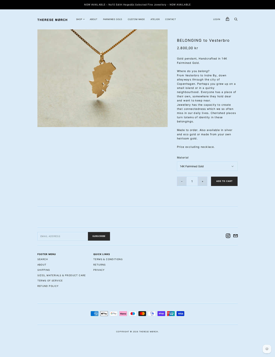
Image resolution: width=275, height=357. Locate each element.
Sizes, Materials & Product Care (61, 275)
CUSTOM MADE (136, 19)
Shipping (43, 269)
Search (42, 259)
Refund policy (48, 286)
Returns (99, 264)
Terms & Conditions (108, 259)
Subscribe (99, 236)
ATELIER (155, 19)
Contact (170, 19)
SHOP (79, 19)
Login (216, 19)
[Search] (236, 20)
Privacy (99, 269)
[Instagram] (228, 236)
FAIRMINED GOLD (112, 19)
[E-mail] (235, 236)
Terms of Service (50, 280)
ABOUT (93, 19)
